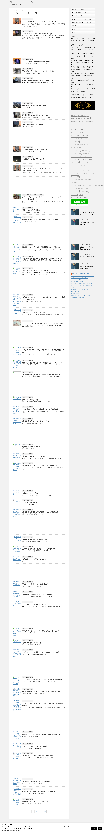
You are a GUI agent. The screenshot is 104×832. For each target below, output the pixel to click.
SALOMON (90, 124)
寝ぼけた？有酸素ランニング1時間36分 (35, 584)
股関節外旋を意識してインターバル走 (34, 539)
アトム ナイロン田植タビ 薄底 (79, 138)
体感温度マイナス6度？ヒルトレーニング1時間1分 (38, 791)
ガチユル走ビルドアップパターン (33, 124)
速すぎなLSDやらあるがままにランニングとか (82, 276)
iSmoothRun (87, 118)
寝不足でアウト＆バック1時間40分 (33, 312)
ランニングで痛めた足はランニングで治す (81, 179)
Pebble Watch (74, 124)
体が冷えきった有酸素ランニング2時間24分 (36, 781)
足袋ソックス (74, 194)
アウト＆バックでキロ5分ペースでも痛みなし (37, 271)
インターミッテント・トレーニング (79, 144)
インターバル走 (75, 141)
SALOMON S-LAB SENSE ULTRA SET (80, 127)
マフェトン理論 (75, 176)
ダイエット (74, 29)
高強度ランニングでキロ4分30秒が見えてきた (37, 34)
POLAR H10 (83, 124)
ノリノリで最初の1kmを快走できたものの (36, 61)
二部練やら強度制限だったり (78, 297)
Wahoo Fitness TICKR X (77, 132)
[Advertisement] (39, 49)
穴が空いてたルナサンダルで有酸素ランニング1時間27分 (41, 247)
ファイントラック (85, 162)
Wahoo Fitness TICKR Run (77, 130)
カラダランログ (85, 150)
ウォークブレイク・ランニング (78, 147)
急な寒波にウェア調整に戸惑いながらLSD (81, 283)
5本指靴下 (73, 115)
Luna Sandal (74, 121)
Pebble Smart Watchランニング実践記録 (81, 22)
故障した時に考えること (30, 400)
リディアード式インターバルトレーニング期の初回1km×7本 (42, 680)
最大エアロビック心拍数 (77, 188)
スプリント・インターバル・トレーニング (81, 156)
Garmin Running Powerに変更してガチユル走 (37, 80)
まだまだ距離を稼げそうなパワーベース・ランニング (39, 21)
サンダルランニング (76, 153)
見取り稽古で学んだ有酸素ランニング (34, 604)
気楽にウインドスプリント (31, 493)
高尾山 (81, 194)
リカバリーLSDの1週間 (87, 256)
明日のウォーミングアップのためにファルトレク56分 (40, 219)
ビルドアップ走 (75, 162)
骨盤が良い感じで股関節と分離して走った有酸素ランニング (42, 259)
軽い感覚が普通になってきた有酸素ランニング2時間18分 (41, 691)
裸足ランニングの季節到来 (31, 210)
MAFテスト (81, 121)
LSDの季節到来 (75, 293)
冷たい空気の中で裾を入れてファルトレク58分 (37, 755)
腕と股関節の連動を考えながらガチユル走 (36, 115)
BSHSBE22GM (81, 115)
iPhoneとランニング (77, 15)
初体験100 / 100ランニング (31, 447)
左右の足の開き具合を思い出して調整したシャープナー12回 (42, 363)
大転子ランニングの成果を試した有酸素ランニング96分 (40, 652)
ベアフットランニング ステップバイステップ (82, 173)
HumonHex (74, 118)
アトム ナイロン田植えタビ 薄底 (79, 135)
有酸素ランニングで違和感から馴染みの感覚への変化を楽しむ (42, 734)
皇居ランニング (75, 191)
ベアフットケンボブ (76, 170)
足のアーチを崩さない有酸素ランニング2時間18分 (38, 549)
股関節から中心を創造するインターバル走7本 (37, 594)
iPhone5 (80, 118)
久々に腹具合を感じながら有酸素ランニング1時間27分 (40, 409)
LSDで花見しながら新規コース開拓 (34, 105)
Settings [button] (94, 828)
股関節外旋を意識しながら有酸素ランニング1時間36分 (40, 512)
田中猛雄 (87, 188)
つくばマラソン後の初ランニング (33, 159)
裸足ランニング (16, 5)
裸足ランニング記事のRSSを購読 (80, 273)
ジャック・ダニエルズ (88, 153)
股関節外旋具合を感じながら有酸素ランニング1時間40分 (41, 375)
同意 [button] (100, 828)
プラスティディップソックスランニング (81, 19)
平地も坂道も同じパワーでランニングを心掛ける (38, 71)
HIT (88, 115)
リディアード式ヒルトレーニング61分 (34, 746)
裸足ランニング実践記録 (78, 9)
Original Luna (89, 121)
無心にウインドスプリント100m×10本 (35, 559)
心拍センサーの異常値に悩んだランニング (81, 280)
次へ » (44, 811)
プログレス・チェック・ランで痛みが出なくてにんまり (40, 631)
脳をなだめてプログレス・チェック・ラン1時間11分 (39, 466)
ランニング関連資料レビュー (79, 12)
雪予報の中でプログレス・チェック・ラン (36, 801)
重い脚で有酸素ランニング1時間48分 (34, 456)
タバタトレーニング (87, 159)
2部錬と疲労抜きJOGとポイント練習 (80, 295)
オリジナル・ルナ (75, 150)
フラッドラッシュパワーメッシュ (79, 168)
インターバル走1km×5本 (30, 502)
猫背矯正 (74, 25)
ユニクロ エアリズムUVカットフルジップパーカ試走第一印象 (42, 323)
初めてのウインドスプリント (31, 643)
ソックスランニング (76, 159)
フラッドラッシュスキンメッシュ (79, 165)
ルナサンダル (74, 182)
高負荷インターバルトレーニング (79, 197)
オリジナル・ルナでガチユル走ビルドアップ (37, 149)
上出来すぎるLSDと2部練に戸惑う (79, 278)
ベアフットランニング (88, 170)
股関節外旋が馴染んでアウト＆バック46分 (36, 421)
